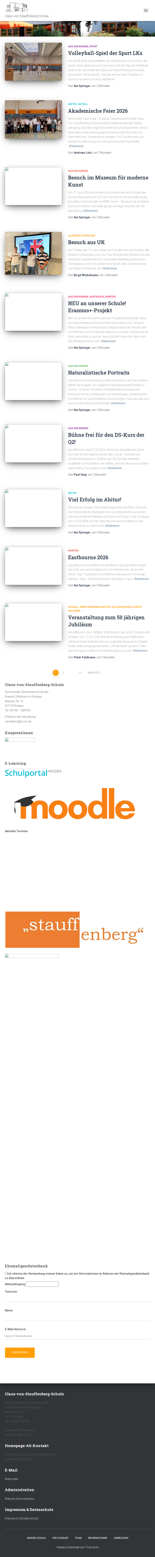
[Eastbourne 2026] (33, 566)
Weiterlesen (76, 146)
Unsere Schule (36, 1538)
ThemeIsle (91, 1547)
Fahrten (110, 296)
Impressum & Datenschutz (22, 1518)
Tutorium (11, 1291)
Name (9, 1310)
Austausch (96, 296)
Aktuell (83, 104)
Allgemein (74, 235)
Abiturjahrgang (15, 1284)
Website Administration (19, 1498)
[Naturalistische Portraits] (33, 381)
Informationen (97, 1538)
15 (80, 672)
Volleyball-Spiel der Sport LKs (105, 53)
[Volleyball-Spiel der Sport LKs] (33, 62)
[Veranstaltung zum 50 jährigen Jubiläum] (33, 622)
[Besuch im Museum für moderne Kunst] (33, 186)
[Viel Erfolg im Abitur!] (33, 508)
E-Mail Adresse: (15, 1329)
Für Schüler (60, 1538)
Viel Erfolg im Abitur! (94, 499)
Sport (93, 46)
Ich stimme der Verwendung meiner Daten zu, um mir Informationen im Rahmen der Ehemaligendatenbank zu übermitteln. (77, 1276)
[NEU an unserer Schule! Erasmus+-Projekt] (33, 312)
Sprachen (88, 235)
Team (78, 1538)
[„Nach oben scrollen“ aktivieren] (147, 1549)
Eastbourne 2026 (88, 557)
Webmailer (11, 1479)
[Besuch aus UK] (33, 253)
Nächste (93, 672)
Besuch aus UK (86, 242)
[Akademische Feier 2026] (33, 119)
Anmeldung (121, 1538)
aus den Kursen (78, 46)
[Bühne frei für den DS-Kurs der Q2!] (33, 443)
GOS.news (74, 610)
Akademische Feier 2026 (98, 111)
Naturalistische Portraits (98, 372)
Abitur (72, 104)
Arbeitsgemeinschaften (94, 607)
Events (137, 607)
